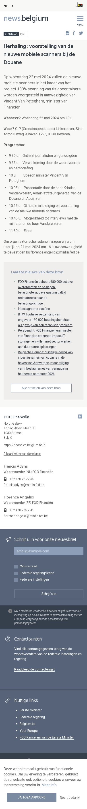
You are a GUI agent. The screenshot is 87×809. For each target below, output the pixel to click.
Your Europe (29, 731)
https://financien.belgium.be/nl (25, 445)
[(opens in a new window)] (72, 33)
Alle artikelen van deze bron (41, 388)
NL (6, 6)
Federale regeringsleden (37, 573)
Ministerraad (28, 566)
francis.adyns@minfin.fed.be (24, 485)
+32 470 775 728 (21, 510)
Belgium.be (27, 724)
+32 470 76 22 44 (22, 479)
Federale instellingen (34, 579)
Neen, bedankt (70, 797)
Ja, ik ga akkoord (32, 797)
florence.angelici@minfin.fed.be (26, 516)
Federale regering (32, 717)
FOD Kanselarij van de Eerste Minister (47, 737)
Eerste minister (31, 710)
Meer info (49, 785)
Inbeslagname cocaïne (34, 309)
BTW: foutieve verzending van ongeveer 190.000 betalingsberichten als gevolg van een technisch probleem (45, 320)
